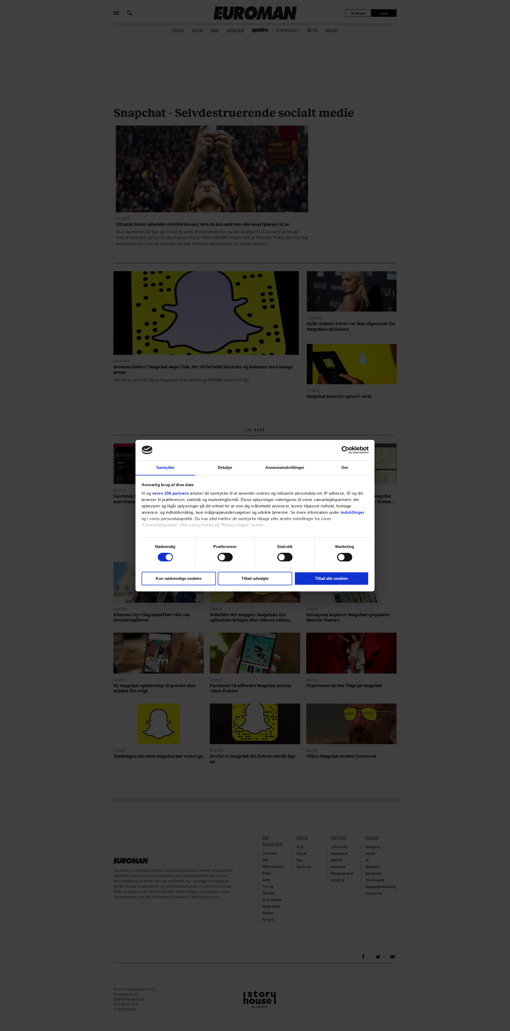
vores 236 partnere (170, 493)
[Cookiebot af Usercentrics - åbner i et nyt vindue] (345, 450)
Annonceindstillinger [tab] (285, 467)
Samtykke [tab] (165, 467)
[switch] (225, 557)
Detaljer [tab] (225, 467)
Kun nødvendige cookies (179, 578)
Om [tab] (344, 467)
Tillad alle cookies (331, 578)
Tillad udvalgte (255, 578)
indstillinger (353, 512)
